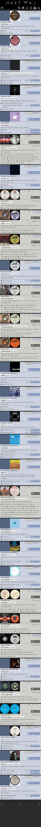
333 (2, 123)
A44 (39, 497)
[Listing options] (23, 8)
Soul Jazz (3, 624)
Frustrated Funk (5, 737)
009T (11, 692)
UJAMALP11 (7, 529)
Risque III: (4, 764)
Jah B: (2, 223)
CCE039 (8, 22)
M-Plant (3, 46)
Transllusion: (4, 448)
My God (23, 256)
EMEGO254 (13, 176)
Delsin (2, 577)
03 (9, 600)
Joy (17, 309)
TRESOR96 (13, 398)
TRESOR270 (14, 445)
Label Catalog (36, 146)
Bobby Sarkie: (5, 274)
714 (7, 325)
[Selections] (2, 8)
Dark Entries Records (7, 762)
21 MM (9, 146)
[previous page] (2, 805)
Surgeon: (3, 400)
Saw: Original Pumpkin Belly (18, 506)
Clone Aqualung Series (7, 71)
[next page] (39, 805)
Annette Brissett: (6, 247)
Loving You (8, 254)
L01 (39, 221)
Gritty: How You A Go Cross (19, 510)
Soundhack (4, 600)
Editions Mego (5, 176)
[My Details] (35, 8)
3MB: (2, 472)
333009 (6, 123)
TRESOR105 (14, 373)
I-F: (2, 98)
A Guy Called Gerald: (7, 694)
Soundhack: (4, 602)
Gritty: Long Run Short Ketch (17, 514)
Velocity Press (5, 692)
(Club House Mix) (10, 652)
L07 (39, 624)
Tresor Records (5, 373)
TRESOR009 (14, 470)
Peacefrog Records (6, 669)
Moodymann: (5, 671)
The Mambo (28, 700)
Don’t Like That (23, 305)
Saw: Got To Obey (9, 504)
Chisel (26, 611)
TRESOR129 (14, 552)
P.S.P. (23, 161)
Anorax (3, 201)
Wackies (3, 221)
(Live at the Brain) (16, 163)
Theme (15, 700)
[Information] (27, 8)
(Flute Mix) (23, 208)
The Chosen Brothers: (7, 298)
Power (13, 258)
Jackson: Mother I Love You (12, 230)
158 (7, 221)
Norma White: (5, 627)
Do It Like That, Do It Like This (19, 159)
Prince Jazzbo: (5, 125)
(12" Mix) (8, 358)
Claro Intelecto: (5, 579)
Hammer (7, 611)
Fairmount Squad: (6, 717)
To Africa (11, 307)
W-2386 (8, 271)
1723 (7, 245)
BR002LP (11, 497)
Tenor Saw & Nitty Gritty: (8, 499)
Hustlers (7, 724)
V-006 (9, 96)
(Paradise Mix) (8, 208)
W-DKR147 (9, 423)
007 (9, 715)
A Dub (10, 360)
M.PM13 (8, 786)
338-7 (9, 624)
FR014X (13, 737)
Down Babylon (8, 305)
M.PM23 (8, 46)
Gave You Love (27, 309)
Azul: (2, 425)
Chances (6, 702)
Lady (9, 309)
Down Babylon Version (15, 336)
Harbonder (4, 715)
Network (3, 146)
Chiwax (3, 22)
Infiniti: (3, 375)
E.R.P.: (3, 739)
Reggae (34, 221)
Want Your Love (7, 632)
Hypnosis (13, 157)
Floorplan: (4, 789)
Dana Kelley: (4, 24)
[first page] (20, 805)
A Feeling (12, 256)
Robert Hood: (5, 49)
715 (7, 349)
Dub (20, 358)
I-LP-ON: (3, 178)
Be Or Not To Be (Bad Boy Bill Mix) (17, 654)
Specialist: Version (22, 632)
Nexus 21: (4, 148)
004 (7, 201)
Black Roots (4, 497)
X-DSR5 (7, 577)
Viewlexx (3, 96)
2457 (7, 296)
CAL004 (17, 71)
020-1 (8, 645)
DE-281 (16, 762)
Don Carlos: (4, 203)
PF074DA (15, 669)
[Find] (19, 8)
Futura (31, 724)
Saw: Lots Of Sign (14, 508)
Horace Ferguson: (6, 532)
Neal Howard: (5, 647)
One (17, 724)
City (5, 700)
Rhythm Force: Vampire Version (26, 232)
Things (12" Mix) (14, 311)
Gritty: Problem (19, 512)
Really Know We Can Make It (11, 155)
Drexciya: (4, 73)
